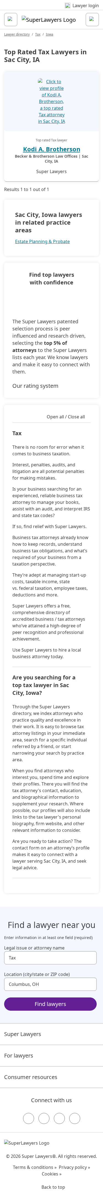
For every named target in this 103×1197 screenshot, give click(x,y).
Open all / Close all (66, 417)
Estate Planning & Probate (42, 241)
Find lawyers (50, 1004)
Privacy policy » (74, 1167)
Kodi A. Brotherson (51, 149)
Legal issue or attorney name (34, 948)
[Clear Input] (90, 957)
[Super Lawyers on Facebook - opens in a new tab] (28, 1118)
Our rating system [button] (35, 385)
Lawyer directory (17, 34)
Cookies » (52, 1174)
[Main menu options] (10, 19)
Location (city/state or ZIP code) (37, 974)
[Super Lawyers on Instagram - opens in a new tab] (43, 1118)
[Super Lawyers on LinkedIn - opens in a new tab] (74, 1118)
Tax (37, 34)
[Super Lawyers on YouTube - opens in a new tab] (59, 1118)
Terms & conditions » (35, 1167)
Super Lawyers (22, 1034)
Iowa (49, 34)
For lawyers (18, 1055)
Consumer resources (30, 1077)
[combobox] (50, 957)
